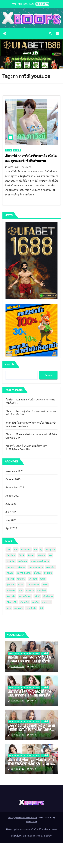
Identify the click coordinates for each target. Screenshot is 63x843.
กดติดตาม (22, 561)
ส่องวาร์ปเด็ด (25, 596)
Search (9, 364)
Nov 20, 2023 (17, 769)
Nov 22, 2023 (17, 735)
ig (41, 549)
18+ (8, 549)
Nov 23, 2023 (17, 701)
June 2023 (11, 512)
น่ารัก (42, 579)
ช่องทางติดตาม (36, 567)
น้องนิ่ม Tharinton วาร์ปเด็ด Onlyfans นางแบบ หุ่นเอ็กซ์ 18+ (29, 661)
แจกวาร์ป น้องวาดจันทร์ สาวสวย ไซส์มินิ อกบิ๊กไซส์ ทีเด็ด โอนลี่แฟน (31, 729)
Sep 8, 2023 (14, 167)
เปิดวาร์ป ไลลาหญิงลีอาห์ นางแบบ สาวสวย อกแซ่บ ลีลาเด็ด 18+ (29, 695)
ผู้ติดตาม (11, 584)
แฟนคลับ (18, 608)
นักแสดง (21, 579)
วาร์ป (45, 584)
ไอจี (41, 608)
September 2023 (15, 487)
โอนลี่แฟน (31, 608)
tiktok (21, 555)
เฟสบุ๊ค (35, 602)
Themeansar (31, 821)
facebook (26, 549)
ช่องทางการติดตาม (40, 561)
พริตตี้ (20, 584)
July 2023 (11, 504)
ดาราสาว (50, 567)
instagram (50, 549)
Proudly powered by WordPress (22, 817)
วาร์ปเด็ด (11, 590)
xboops (41, 555)
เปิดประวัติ (12, 602)
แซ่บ (9, 608)
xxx (50, 555)
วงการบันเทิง (33, 584)
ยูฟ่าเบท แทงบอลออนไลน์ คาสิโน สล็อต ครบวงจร (35, 829)
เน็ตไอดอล (48, 596)
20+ (15, 549)
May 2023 (11, 520)
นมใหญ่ (10, 579)
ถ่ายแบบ (48, 573)
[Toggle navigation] (57, 34)
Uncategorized (15, 653)
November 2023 (14, 471)
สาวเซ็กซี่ (17, 150)
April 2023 (11, 528)
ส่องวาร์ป (11, 596)
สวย (20, 590)
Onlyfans (11, 555)
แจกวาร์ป (46, 602)
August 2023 (13, 495)
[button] (50, 33)
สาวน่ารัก (27, 653)
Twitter (31, 555)
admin (28, 167)
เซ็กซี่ (37, 596)
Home (8, 829)
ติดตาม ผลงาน (24, 573)
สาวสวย (8, 150)
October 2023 (13, 479)
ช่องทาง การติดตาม (16, 567)
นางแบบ (33, 579)
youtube (11, 561)
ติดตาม (10, 573)
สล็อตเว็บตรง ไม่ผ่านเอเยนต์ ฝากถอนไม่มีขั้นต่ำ (31, 836)
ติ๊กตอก (37, 573)
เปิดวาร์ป (24, 602)
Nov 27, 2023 (17, 667)
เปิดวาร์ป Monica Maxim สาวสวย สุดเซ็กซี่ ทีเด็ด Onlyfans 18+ (31, 763)
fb (35, 549)
